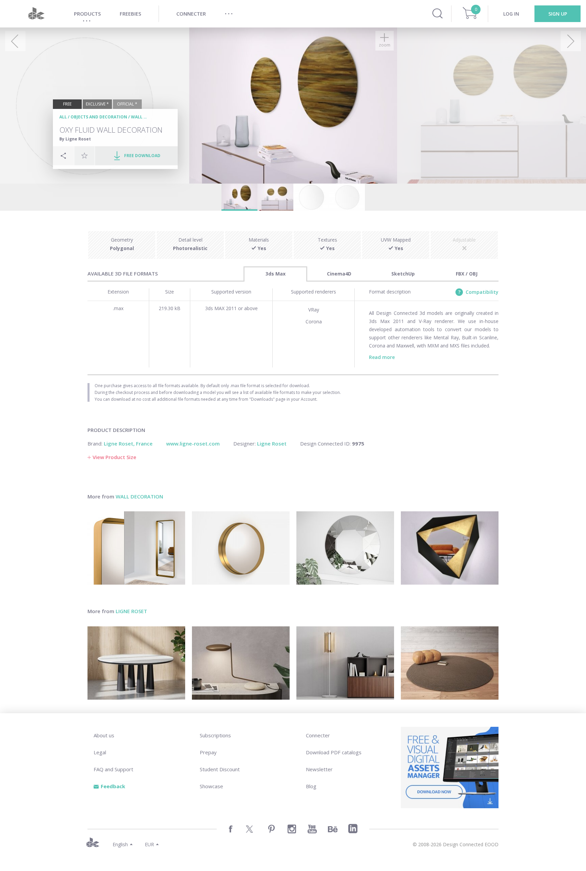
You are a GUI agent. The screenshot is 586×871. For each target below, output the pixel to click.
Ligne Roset (131, 611)
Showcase (211, 786)
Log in (511, 14)
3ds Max (276, 273)
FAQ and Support (113, 769)
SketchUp (403, 273)
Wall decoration (139, 496)
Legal (100, 752)
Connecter (318, 735)
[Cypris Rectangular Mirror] (136, 548)
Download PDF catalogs (334, 752)
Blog (311, 786)
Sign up (557, 14)
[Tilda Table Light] (241, 663)
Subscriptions (215, 735)
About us (104, 735)
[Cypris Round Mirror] (241, 548)
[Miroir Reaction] (450, 548)
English (120, 844)
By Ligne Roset (75, 139)
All (63, 117)
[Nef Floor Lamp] (345, 663)
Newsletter (319, 769)
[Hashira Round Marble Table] (136, 663)
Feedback (113, 786)
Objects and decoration (99, 117)
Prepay (208, 752)
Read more (382, 357)
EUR (149, 844)
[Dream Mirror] (345, 548)
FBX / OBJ (466, 273)
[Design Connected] (36, 13)
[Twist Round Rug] (450, 663)
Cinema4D (339, 273)
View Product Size (114, 457)
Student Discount (220, 769)
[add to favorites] (84, 155)
